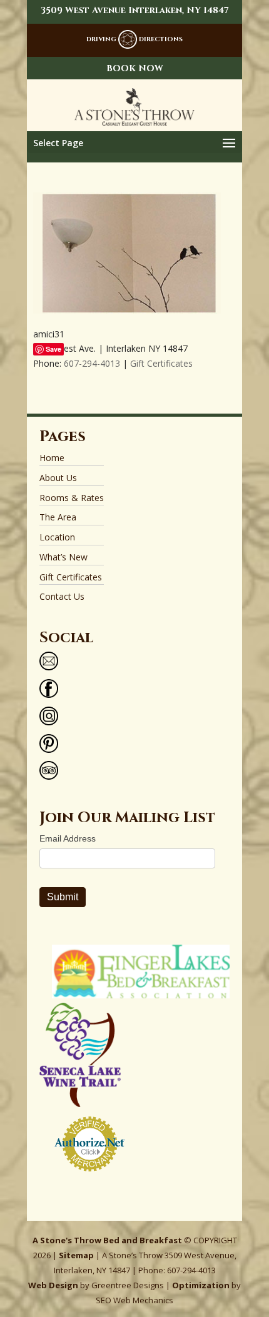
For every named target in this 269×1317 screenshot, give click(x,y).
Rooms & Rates (71, 498)
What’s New (63, 557)
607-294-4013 (92, 363)
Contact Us (61, 596)
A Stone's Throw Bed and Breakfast (107, 1240)
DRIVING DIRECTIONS (134, 39)
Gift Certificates (161, 363)
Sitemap (76, 1255)
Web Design (53, 1285)
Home (51, 458)
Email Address (67, 838)
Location (57, 537)
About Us (58, 478)
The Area (57, 517)
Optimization (201, 1285)
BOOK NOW (134, 68)
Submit (62, 897)
